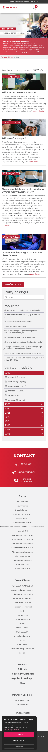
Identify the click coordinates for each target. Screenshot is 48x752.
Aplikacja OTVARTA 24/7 (22, 586)
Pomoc (22, 623)
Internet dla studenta (22, 560)
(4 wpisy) (17, 381)
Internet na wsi (22, 564)
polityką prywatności (11, 729)
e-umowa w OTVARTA (22, 598)
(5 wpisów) (17, 377)
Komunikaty (22, 615)
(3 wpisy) (16, 400)
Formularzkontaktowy (26, 480)
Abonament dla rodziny (22, 535)
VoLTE (22, 640)
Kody (22, 611)
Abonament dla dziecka (22, 539)
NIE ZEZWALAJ (19, 740)
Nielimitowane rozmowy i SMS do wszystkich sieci (22, 527)
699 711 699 (34, 2)
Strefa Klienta (22, 580)
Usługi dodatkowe (22, 636)
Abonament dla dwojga (22, 552)
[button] (34, 8)
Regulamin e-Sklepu (22, 678)
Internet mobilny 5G (22, 514)
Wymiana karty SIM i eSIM (22, 648)
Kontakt (22, 664)
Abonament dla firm (22, 522)
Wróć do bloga (13, 284)
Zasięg (22, 653)
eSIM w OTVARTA (22, 569)
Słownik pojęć (22, 628)
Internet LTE (22, 531)
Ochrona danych (22, 619)
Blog (22, 683)
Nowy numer (22, 506)
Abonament (22, 502)
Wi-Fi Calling (22, 644)
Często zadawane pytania (22, 590)
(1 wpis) (13, 395)
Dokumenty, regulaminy (22, 594)
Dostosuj (19, 746)
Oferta (22, 496)
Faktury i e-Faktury (22, 603)
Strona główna (7, 57)
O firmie (22, 669)
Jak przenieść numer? (22, 607)
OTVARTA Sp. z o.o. (22, 695)
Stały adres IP (22, 518)
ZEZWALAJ (19, 734)
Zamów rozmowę (27, 472)
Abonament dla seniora (22, 543)
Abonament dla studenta (22, 548)
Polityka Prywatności (22, 674)
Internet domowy (22, 556)
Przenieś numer (22, 510)
